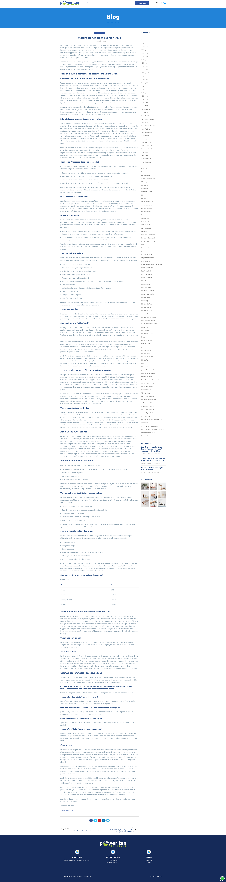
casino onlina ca (146, 205)
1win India (144, 122)
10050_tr (144, 43)
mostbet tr (144, 327)
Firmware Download (148, 235)
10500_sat (144, 70)
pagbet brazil (145, 347)
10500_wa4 (145, 73)
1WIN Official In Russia (148, 126)
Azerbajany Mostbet (148, 179)
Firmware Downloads (148, 238)
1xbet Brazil (145, 152)
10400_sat (144, 66)
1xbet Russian (146, 162)
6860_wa (144, 169)
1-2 (142, 40)
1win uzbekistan (146, 132)
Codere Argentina (147, 215)
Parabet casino (146, 350)
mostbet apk (145, 284)
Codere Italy (145, 218)
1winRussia (145, 136)
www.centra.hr (146, 416)
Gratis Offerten (142, 3)
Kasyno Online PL (147, 254)
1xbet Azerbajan (146, 146)
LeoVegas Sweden (147, 278)
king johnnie (145, 261)
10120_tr (144, 50)
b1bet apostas (146, 182)
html (142, 245)
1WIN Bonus (145, 109)
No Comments (156, 454)
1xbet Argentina (146, 142)
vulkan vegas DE (146, 403)
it (141, 251)
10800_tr (144, 93)
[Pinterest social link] (99, 820)
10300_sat (144, 63)
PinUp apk (144, 367)
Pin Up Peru (145, 360)
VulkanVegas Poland (148, 410)
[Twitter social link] (95, 820)
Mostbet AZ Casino (147, 291)
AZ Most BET (145, 175)
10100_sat (144, 46)
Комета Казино (146, 436)
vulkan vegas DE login (148, 406)
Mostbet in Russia (147, 304)
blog (142, 195)
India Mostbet (146, 248)
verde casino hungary (148, 400)
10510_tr (144, 76)
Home (108, 22)
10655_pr (144, 89)
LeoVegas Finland (147, 268)
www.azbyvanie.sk (147, 413)
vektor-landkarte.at (147, 396)
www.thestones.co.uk (148, 433)
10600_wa (144, 83)
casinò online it (146, 212)
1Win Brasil (145, 113)
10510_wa (144, 79)
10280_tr (144, 60)
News (143, 337)
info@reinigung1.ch (112, 862)
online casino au (146, 340)
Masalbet (144, 281)
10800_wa (144, 96)
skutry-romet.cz (146, 376)
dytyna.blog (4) (146, 228)
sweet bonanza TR (147, 383)
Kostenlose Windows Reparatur (151, 264)
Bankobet (144, 185)
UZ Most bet (145, 393)
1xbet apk (144, 139)
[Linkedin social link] (103, 820)
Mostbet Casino (146, 297)
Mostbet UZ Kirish (147, 334)
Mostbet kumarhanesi (148, 317)
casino (143, 198)
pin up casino (145, 353)
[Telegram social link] (108, 820)
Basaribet (144, 188)
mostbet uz (145, 330)
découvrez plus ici (66, 810)
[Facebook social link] (91, 820)
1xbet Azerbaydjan (147, 149)
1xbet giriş (144, 155)
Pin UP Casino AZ (147, 357)
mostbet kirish (146, 314)
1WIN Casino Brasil (147, 119)
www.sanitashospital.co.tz (149, 426)
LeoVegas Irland (146, 274)
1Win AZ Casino (146, 106)
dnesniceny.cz (145, 225)
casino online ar (146, 208)
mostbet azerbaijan (147, 294)
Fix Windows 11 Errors (148, 241)
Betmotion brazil (146, 192)
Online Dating (146, 343)
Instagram (148, 862)
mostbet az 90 (146, 287)
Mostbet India (146, 307)
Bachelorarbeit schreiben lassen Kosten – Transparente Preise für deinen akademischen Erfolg (152, 449)
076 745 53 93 (113, 860)
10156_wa (144, 53)
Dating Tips (145, 221)
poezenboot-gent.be (148, 370)
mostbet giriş (145, 301)
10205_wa (144, 56)
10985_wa (144, 103)
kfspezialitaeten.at (147, 258)
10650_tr (144, 86)
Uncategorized (115, 22)
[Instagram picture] (145, 486)
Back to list (99, 829)
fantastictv (144, 231)
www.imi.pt (144, 423)
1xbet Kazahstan (146, 159)
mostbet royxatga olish (149, 324)
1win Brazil (145, 116)
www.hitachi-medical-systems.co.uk (152, 419)
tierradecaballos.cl (147, 386)
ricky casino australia (148, 373)
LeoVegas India (146, 271)
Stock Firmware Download (150, 380)
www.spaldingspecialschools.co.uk (152, 429)
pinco (143, 363)
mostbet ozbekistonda (148, 320)
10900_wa (144, 99)
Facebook (149, 860)
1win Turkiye (145, 129)
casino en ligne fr (147, 202)
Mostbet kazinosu (147, 310)
